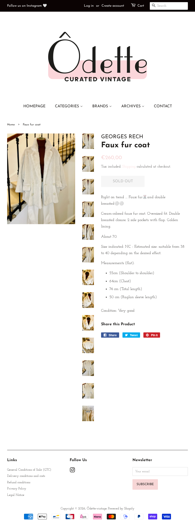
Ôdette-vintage (97, 508)
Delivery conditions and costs (26, 476)
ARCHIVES (131, 106)
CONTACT (163, 106)
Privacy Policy (16, 488)
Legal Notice (15, 495)
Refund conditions (18, 482)
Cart (140, 6)
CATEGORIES (67, 106)
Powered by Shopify (121, 508)
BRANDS (100, 106)
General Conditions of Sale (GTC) (29, 469)
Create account (113, 6)
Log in (89, 6)
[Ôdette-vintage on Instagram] (72, 471)
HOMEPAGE (34, 106)
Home (11, 124)
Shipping (129, 166)
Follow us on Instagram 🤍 (27, 6)
